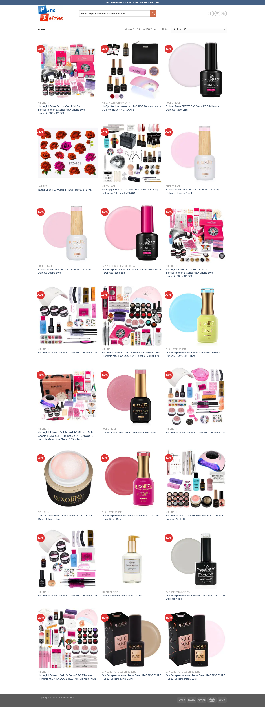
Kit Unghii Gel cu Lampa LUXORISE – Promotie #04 (67, 595)
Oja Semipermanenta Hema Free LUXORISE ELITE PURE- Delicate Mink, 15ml (131, 677)
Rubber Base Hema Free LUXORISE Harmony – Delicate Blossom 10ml (193, 191)
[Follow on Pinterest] (224, 14)
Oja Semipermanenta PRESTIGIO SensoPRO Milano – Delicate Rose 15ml (132, 271)
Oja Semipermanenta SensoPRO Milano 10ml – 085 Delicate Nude (195, 597)
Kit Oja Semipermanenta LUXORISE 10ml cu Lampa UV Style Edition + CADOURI (132, 108)
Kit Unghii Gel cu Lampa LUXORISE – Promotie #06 (67, 352)
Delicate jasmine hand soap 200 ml (122, 595)
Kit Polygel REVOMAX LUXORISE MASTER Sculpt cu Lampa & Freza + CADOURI (130, 191)
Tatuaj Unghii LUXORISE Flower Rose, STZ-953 (65, 189)
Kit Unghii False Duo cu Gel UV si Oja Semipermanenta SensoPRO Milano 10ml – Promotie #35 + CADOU (191, 273)
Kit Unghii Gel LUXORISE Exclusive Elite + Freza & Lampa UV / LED (195, 517)
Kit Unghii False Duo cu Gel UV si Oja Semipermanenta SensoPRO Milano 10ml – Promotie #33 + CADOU (63, 109)
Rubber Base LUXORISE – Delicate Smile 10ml (129, 432)
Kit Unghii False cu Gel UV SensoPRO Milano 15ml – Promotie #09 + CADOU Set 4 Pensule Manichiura (132, 354)
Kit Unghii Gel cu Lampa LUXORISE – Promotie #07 (195, 432)
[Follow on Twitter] (217, 14)
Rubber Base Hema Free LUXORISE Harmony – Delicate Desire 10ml (65, 271)
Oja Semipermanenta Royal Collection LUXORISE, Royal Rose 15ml (130, 517)
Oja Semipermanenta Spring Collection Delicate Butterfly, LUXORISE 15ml (193, 354)
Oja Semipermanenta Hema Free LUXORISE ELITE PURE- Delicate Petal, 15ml (195, 677)
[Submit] (153, 13)
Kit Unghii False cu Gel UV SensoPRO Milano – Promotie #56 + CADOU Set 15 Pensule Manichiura (67, 677)
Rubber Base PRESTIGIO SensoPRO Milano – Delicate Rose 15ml (192, 108)
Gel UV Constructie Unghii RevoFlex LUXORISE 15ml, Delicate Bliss (65, 517)
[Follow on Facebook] (211, 14)
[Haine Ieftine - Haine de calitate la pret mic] (56, 13)
